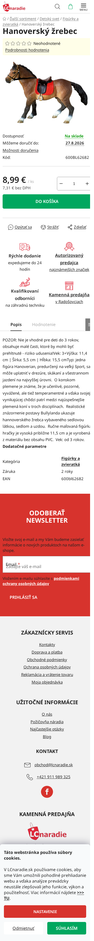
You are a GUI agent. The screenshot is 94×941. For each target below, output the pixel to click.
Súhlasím (67, 928)
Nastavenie (45, 911)
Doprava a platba (47, 652)
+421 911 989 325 (53, 776)
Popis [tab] (16, 324)
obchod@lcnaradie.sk (53, 764)
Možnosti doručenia (20, 150)
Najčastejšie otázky (47, 729)
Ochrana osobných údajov (47, 666)
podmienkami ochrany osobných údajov (41, 581)
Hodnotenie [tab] (44, 324)
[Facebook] (47, 792)
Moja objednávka (47, 682)
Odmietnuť (23, 928)
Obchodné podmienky (47, 659)
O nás (47, 714)
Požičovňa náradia (47, 721)
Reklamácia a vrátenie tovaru (47, 674)
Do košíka (47, 201)
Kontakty (47, 644)
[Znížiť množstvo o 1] (61, 183)
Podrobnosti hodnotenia (27, 49)
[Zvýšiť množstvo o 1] (87, 183)
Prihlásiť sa (23, 597)
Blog (47, 736)
